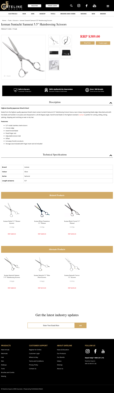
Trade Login (103, 43)
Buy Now (87, 43)
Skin (32, 14)
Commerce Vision (37, 389)
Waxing (84, 14)
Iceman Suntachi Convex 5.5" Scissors (72, 276)
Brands (103, 14)
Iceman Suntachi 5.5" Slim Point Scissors (42, 276)
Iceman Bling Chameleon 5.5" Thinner (42, 222)
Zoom (9, 76)
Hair (24, 14)
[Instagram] (78, 6)
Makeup (42, 14)
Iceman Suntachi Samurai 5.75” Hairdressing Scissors (12, 276)
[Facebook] (86, 6)
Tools (53, 14)
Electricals (12, 14)
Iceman (81, 115)
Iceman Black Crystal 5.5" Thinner (72, 222)
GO (80, 325)
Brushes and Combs (67, 14)
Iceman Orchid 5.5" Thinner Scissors (11, 222)
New (93, 14)
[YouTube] (94, 6)
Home (4, 20)
